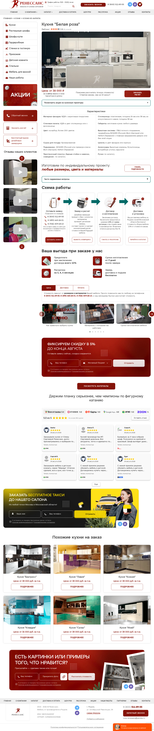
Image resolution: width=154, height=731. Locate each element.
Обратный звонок (136, 713)
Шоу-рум (87, 12)
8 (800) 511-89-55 (116, 5)
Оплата (81, 288)
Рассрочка (103, 12)
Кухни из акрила (31, 18)
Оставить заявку (54, 240)
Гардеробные (16, 42)
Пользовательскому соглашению (82, 371)
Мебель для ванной (20, 72)
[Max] (135, 4)
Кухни (17, 18)
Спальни (14, 66)
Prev (21, 158)
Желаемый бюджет (97, 363)
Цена (48, 288)
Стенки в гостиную (19, 48)
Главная (13, 12)
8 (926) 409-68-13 (116, 7)
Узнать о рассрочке (110, 239)
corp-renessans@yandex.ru (134, 718)
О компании (30, 12)
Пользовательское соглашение (90, 727)
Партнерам (121, 701)
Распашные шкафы (19, 31)
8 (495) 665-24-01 (116, 2)
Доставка (64, 288)
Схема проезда (93, 713)
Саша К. (127, 428)
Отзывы (131, 12)
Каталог (47, 12)
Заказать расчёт (137, 94)
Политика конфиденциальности (64, 727)
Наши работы (16, 78)
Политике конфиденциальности (61, 371)
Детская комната (18, 60)
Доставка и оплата (67, 12)
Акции (118, 12)
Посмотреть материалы (96, 386)
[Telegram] (130, 4)
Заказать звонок (93, 5)
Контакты (146, 12)
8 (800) (132, 707)
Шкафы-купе (16, 37)
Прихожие (14, 54)
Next (21, 246)
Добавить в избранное (95, 719)
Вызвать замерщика (82, 239)
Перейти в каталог (138, 239)
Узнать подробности (137, 168)
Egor (126, 456)
